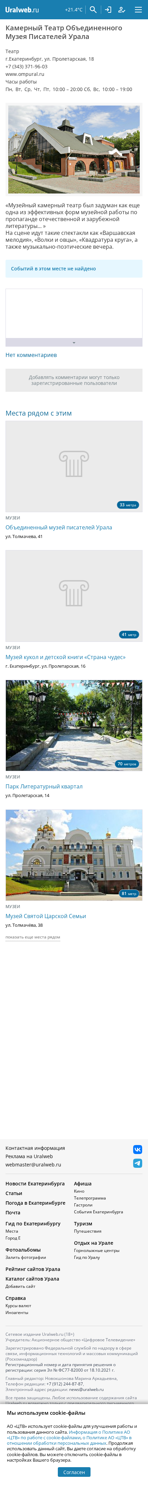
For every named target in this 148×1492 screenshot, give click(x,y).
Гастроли (83, 1205)
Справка (16, 1298)
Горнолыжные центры (96, 1250)
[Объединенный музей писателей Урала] (74, 466)
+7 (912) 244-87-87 (64, 1384)
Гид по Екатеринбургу (33, 1223)
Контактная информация (35, 1148)
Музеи (13, 518)
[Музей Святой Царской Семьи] (74, 855)
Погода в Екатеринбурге (35, 1203)
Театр (12, 51)
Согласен (74, 1472)
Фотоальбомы (23, 1249)
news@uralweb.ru (86, 1389)
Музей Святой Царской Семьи (46, 916)
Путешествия (88, 1231)
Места (12, 1231)
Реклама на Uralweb (29, 1156)
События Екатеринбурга (98, 1212)
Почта (13, 1212)
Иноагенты (17, 1312)
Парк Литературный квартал (44, 786)
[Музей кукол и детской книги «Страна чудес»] (74, 595)
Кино (79, 1191)
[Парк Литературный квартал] (74, 725)
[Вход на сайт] (108, 10)
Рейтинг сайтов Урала (33, 1269)
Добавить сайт (20, 1286)
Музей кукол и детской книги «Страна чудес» (66, 657)
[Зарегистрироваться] (122, 10)
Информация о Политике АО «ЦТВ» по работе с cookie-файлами (68, 1435)
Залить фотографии (26, 1257)
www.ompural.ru (25, 74)
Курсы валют (18, 1306)
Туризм (83, 1223)
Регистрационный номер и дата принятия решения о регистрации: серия (61, 1367)
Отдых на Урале (93, 1243)
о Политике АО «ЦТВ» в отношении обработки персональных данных (69, 1440)
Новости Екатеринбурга (35, 1183)
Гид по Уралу (87, 1257)
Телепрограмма (90, 1198)
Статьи (14, 1193)
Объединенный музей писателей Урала (59, 527)
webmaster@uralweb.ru (33, 1164)
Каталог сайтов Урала (32, 1278)
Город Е (13, 1238)
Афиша (83, 1183)
